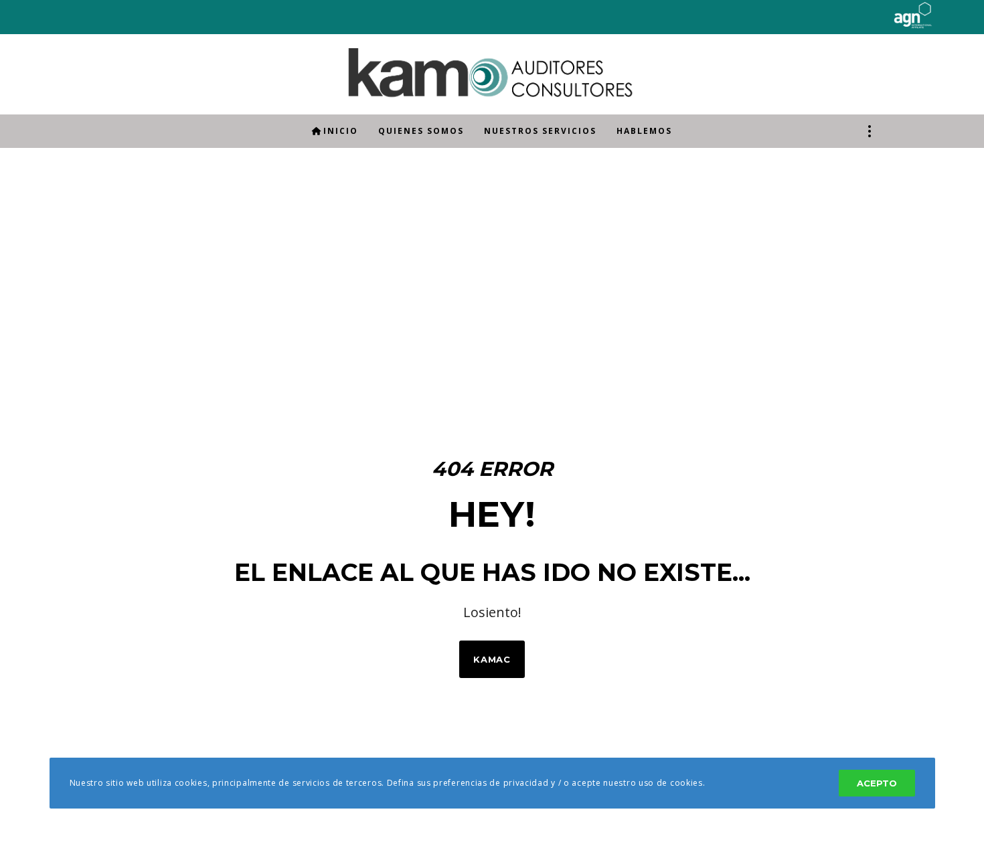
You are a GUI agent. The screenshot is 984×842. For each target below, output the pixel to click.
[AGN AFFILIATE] (888, 24)
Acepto (877, 783)
